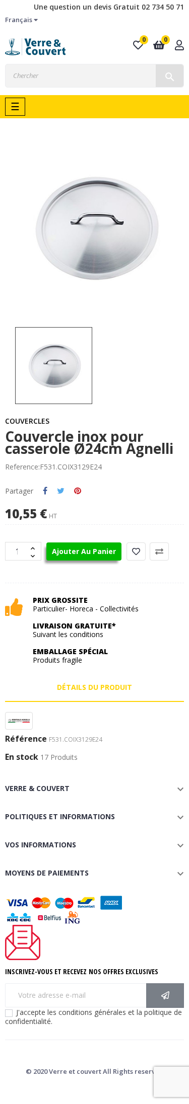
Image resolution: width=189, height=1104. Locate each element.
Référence (26, 739)
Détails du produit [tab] (94, 687)
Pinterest (77, 491)
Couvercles (27, 421)
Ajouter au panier (84, 551)
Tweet (61, 491)
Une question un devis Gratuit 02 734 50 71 (109, 7)
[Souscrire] (165, 995)
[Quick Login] (179, 46)
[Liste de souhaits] (136, 551)
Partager (45, 491)
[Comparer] (159, 551)
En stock (21, 757)
